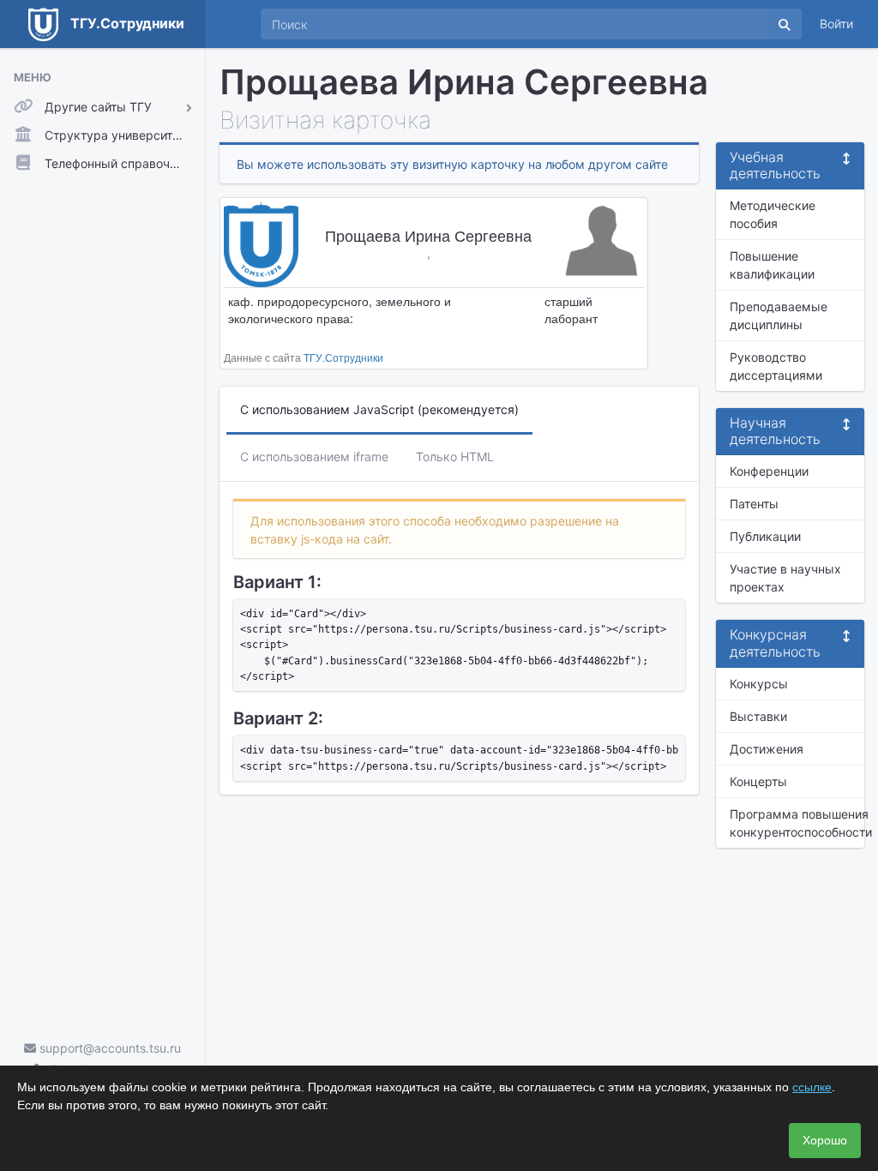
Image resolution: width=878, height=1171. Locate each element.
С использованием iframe (314, 456)
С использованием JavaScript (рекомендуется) (379, 409)
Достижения (766, 749)
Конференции (769, 471)
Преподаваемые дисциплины (778, 315)
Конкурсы (759, 683)
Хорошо (825, 1140)
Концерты (758, 781)
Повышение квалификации (772, 265)
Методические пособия (772, 214)
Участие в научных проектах (785, 577)
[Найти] (784, 24)
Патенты (754, 503)
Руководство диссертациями (776, 366)
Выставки (758, 716)
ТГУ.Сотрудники (343, 357)
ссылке (812, 1087)
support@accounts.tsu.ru (108, 1048)
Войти (836, 23)
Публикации (765, 536)
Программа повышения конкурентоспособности (797, 823)
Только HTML (455, 456)
